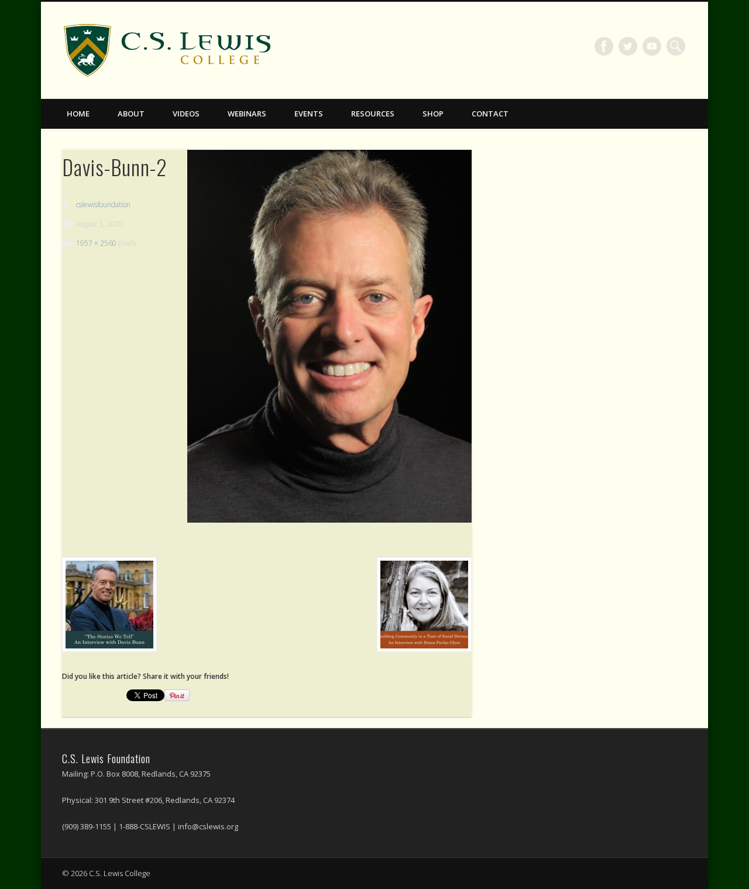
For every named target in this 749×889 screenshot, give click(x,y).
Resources (372, 113)
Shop (433, 113)
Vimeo (652, 46)
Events (308, 113)
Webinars (247, 113)
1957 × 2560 (96, 243)
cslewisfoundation (103, 205)
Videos (186, 113)
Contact (490, 113)
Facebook (604, 46)
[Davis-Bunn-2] (329, 336)
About (131, 113)
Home (78, 113)
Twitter (628, 46)
